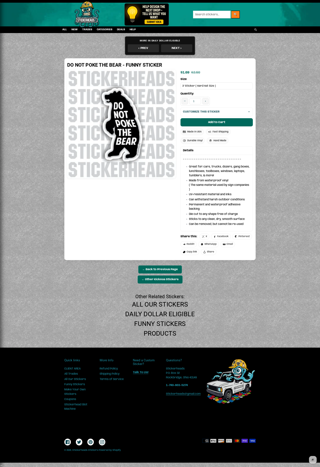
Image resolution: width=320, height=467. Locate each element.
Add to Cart (216, 122)
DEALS (121, 29)
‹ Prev (143, 48)
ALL (64, 29)
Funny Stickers (160, 323)
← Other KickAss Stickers (160, 279)
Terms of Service (112, 379)
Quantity (187, 93)
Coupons (70, 399)
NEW (75, 29)
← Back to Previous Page (160, 269)
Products (160, 333)
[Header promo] (146, 14)
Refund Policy (109, 368)
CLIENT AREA (72, 368)
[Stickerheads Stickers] (87, 14)
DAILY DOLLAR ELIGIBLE (160, 314)
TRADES (87, 29)
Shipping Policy (110, 373)
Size (183, 79)
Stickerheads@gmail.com (183, 393)
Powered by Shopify (110, 450)
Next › (177, 48)
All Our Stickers (160, 304)
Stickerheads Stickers (85, 450)
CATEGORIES (104, 29)
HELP (133, 29)
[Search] (255, 29)
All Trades (71, 373)
